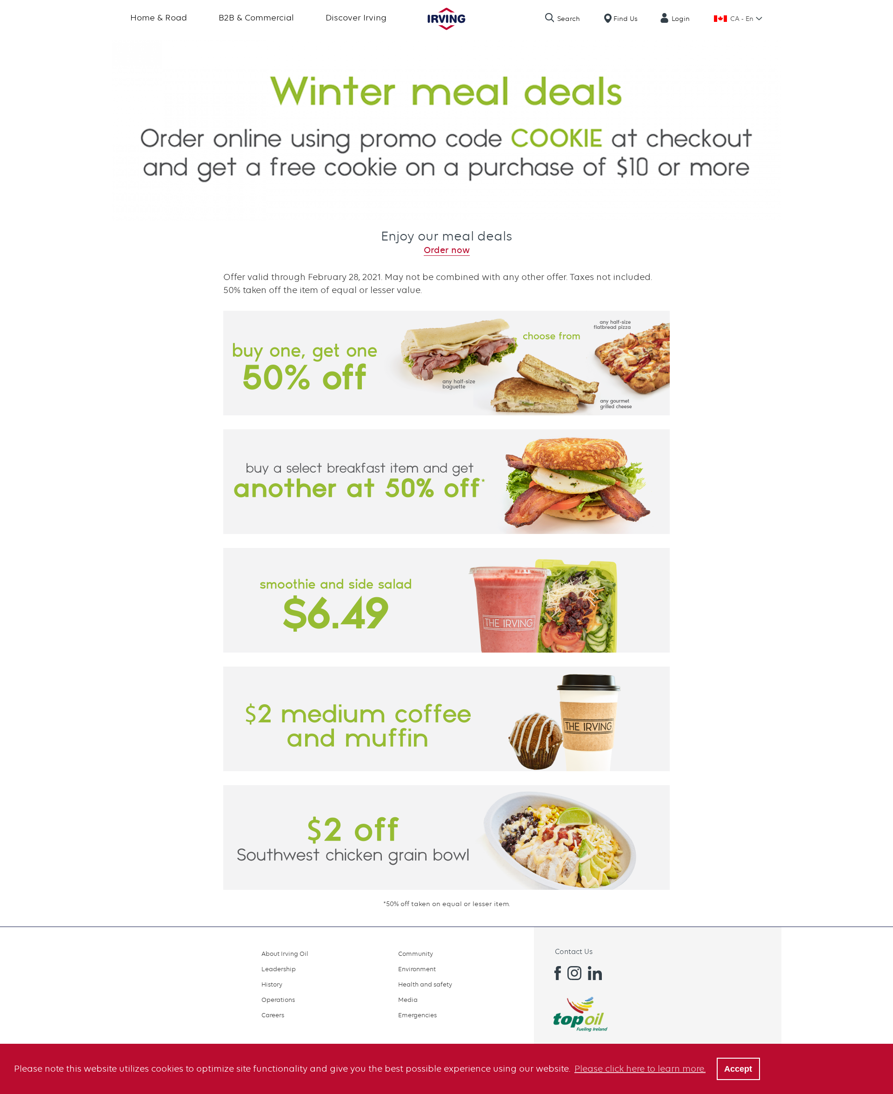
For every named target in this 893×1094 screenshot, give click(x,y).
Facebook (554, 973)
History (271, 984)
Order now (447, 250)
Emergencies (417, 1015)
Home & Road (158, 17)
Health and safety (425, 984)
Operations (278, 999)
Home (446, 19)
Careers (272, 1015)
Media (408, 999)
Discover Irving (356, 17)
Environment (417, 969)
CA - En (741, 18)
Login (681, 18)
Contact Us (574, 951)
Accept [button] (738, 1069)
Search (568, 18)
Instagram (574, 973)
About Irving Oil (284, 953)
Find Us (625, 18)
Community (415, 953)
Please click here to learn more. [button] (640, 1068)
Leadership (278, 969)
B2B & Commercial (256, 17)
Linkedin (595, 973)
